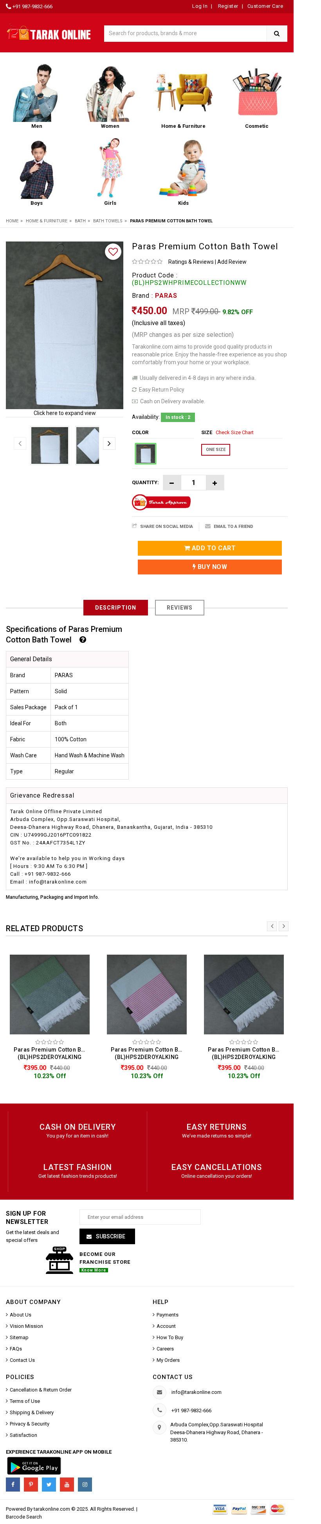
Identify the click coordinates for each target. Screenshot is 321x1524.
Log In (199, 6)
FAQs (16, 1349)
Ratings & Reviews (191, 262)
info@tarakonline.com (196, 1392)
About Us (20, 1315)
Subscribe (110, 1236)
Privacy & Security (29, 1424)
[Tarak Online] (49, 31)
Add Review (232, 262)
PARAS (166, 295)
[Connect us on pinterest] (31, 1484)
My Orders (168, 1360)
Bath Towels (108, 221)
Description (115, 608)
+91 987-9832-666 (32, 6)
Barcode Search (24, 1517)
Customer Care (265, 6)
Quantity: (145, 482)
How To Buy (170, 1337)
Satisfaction (23, 1435)
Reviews (180, 608)
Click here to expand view (65, 413)
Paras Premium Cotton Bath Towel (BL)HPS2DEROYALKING (52, 1053)
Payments (168, 1315)
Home (12, 221)
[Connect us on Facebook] (13, 1484)
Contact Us (22, 1360)
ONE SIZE (215, 449)
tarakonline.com (52, 1509)
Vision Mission (26, 1326)
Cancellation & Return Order (41, 1390)
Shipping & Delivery (32, 1412)
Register (227, 6)
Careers (165, 1349)
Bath (80, 221)
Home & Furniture (46, 221)
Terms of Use (25, 1401)
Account (166, 1326)
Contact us (173, 1377)
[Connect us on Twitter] (49, 1484)
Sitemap (19, 1337)
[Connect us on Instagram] (85, 1484)
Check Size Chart (235, 432)
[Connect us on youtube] (67, 1484)
